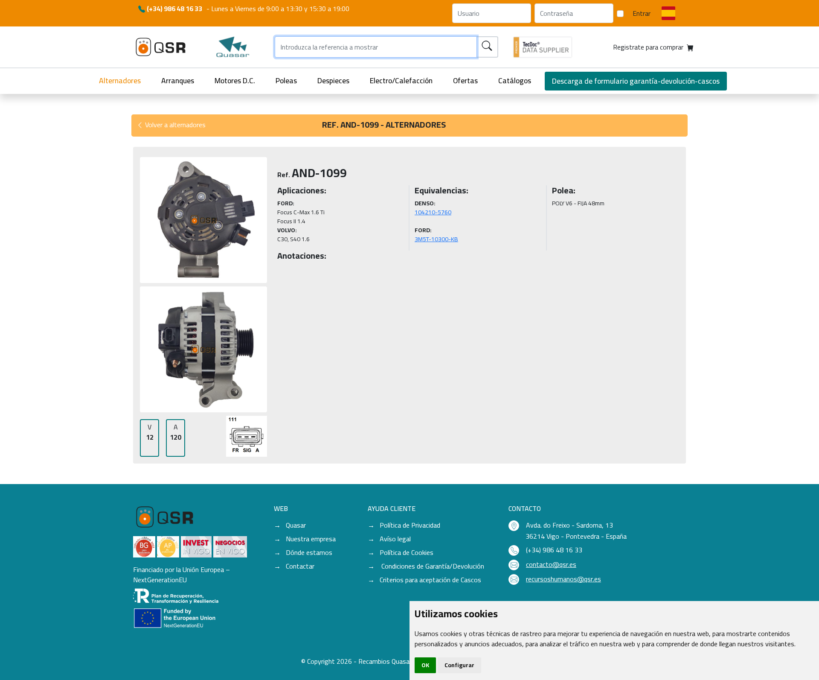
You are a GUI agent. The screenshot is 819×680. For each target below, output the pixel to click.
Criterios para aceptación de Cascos (430, 580)
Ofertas (465, 80)
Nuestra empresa (311, 539)
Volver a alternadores (174, 124)
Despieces (333, 80)
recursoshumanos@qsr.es (563, 578)
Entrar (642, 13)
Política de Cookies (406, 552)
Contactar (300, 566)
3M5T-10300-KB (436, 239)
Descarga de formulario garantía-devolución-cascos (636, 81)
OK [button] (425, 665)
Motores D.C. (235, 80)
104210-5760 (433, 212)
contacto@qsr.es (551, 564)
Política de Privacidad (410, 525)
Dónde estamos (309, 552)
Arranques (177, 80)
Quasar (296, 525)
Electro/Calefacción (401, 80)
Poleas (286, 80)
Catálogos (514, 80)
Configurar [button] (459, 665)
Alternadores (120, 80)
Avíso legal (395, 539)
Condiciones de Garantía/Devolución (432, 566)
